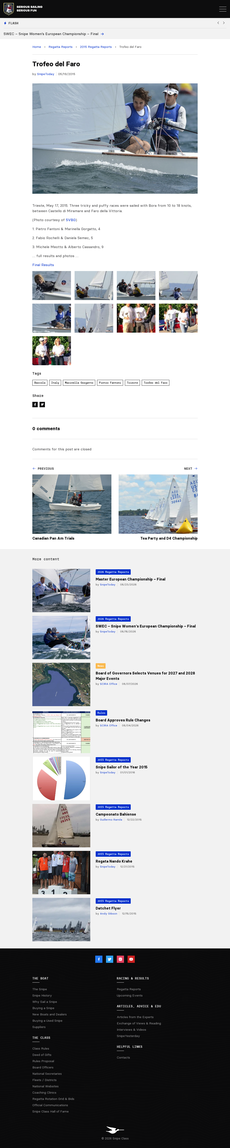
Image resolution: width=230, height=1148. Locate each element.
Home (36, 47)
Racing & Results (133, 978)
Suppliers (39, 1027)
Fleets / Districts (44, 1080)
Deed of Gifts (41, 1055)
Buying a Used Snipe (47, 1021)
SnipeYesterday (128, 1036)
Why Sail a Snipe (44, 1002)
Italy (55, 382)
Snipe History (42, 995)
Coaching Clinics (44, 1092)
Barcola (39, 382)
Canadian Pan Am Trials (53, 538)
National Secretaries (47, 1074)
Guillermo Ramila (110, 819)
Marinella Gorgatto (79, 382)
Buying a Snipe (43, 1008)
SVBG (71, 220)
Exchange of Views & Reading (139, 1023)
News (100, 665)
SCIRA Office (108, 683)
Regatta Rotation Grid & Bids (53, 1099)
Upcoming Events (130, 995)
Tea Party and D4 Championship (169, 538)
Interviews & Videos (131, 1030)
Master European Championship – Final (130, 579)
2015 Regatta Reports (96, 47)
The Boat (40, 978)
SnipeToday (45, 74)
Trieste (132, 382)
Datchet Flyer (108, 908)
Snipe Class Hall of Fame (50, 1111)
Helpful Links (129, 1047)
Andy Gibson (108, 913)
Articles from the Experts (135, 1017)
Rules (101, 712)
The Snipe (39, 989)
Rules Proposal (43, 1061)
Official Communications (50, 1105)
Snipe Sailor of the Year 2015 (122, 767)
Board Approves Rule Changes (123, 720)
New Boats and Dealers (49, 1014)
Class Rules (40, 1048)
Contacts (123, 1057)
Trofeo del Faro (155, 382)
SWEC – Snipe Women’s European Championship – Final (146, 626)
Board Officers (42, 1067)
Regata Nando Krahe (114, 861)
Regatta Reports (61, 47)
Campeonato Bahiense (116, 814)
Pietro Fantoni (110, 382)
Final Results (43, 265)
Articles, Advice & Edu (139, 1006)
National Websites (45, 1086)
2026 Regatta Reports (113, 572)
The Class (41, 1038)
